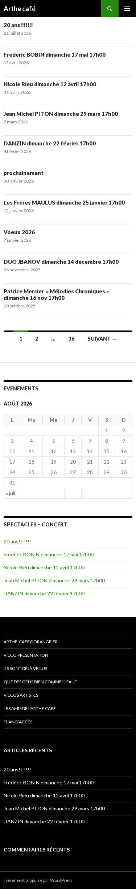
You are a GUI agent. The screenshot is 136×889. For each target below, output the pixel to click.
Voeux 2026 (19, 232)
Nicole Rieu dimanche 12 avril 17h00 (50, 84)
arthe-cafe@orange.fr (31, 641)
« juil (10, 493)
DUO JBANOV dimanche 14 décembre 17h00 (61, 261)
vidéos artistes (21, 695)
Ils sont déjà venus (25, 668)
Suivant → (102, 339)
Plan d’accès (18, 721)
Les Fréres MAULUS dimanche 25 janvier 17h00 (64, 202)
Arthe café (20, 9)
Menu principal (127, 8)
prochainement (24, 173)
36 (71, 339)
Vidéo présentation (26, 655)
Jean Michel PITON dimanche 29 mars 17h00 (61, 113)
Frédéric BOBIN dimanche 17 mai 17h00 (55, 54)
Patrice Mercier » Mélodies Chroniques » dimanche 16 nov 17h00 (56, 294)
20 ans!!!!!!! (18, 25)
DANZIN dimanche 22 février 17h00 (50, 143)
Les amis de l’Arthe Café (30, 708)
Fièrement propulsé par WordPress (38, 880)
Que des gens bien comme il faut (40, 681)
